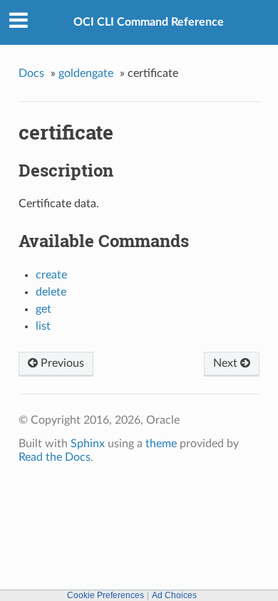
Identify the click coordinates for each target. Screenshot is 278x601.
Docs (31, 73)
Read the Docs (55, 457)
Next (226, 363)
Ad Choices (174, 595)
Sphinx (88, 443)
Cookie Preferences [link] (105, 595)
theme (161, 443)
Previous (61, 363)
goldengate (85, 73)
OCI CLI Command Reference (148, 22)
